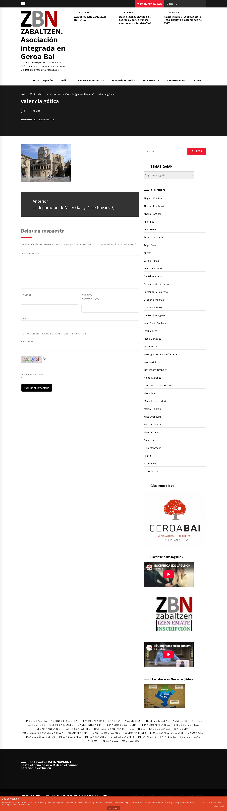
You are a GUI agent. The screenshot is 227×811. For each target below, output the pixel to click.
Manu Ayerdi (151, 393)
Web (23, 318)
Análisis (65, 80)
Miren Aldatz (151, 432)
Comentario (30, 253)
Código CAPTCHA (32, 374)
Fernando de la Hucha (156, 284)
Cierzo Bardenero (154, 268)
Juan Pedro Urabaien (155, 369)
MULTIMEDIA (151, 80)
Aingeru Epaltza (153, 198)
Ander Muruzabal (153, 237)
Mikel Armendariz (153, 424)
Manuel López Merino (156, 401)
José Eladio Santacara (156, 323)
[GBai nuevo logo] (175, 518)
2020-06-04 (128, 12)
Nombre (27, 295)
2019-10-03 (173, 12)
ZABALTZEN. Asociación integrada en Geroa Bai (43, 44)
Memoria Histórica (123, 80)
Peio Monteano (152, 447)
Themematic (95, 795)
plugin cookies (219, 806)
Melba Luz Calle (153, 408)
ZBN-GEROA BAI (176, 80)
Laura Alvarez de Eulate (157, 385)
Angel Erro (150, 245)
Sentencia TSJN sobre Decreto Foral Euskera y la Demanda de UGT (183, 20)
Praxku (148, 455)
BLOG (197, 80)
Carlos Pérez (151, 260)
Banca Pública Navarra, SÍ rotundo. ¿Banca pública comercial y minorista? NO (135, 20)
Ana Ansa (149, 221)
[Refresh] (44, 358)
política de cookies (204, 802)
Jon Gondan (150, 346)
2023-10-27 (83, 12)
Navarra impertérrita (90, 80)
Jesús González (152, 338)
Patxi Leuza (150, 440)
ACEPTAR (113, 808)
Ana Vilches (150, 229)
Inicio (35, 80)
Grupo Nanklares (153, 307)
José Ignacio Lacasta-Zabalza (160, 354)
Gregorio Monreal (154, 299)
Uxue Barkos (151, 471)
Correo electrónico (89, 299)
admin (36, 110)
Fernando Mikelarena (156, 291)
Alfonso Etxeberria (154, 206)
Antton (147, 252)
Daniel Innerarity (153, 276)
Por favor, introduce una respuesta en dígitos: (54, 333)
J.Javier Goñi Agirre (154, 315)
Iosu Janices (150, 330)
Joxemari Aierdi (152, 362)
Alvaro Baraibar (152, 213)
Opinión (48, 80)
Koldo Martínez (152, 377)
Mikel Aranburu (152, 416)
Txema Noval (151, 463)
